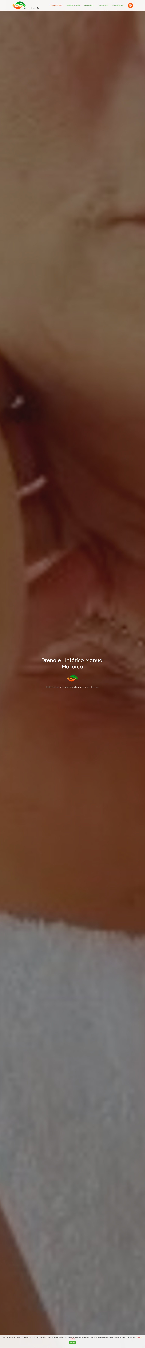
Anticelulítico (103, 5)
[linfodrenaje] (25, 5)
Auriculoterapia (118, 5)
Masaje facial (89, 5)
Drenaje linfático (56, 5)
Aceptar (72, 1342)
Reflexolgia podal (73, 5)
